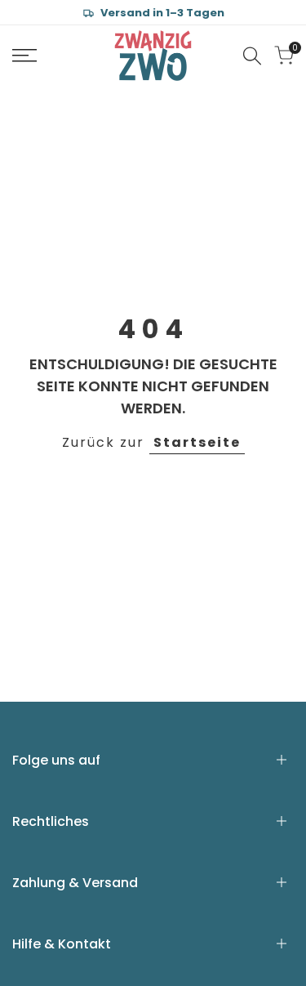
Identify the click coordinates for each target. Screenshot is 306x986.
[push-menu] (24, 55)
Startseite (197, 442)
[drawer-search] (252, 56)
